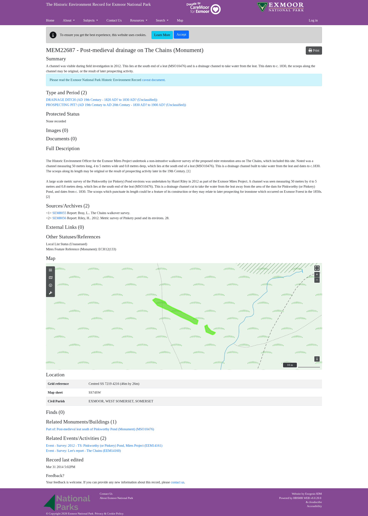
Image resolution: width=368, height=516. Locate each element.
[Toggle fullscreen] (317, 268)
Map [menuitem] (180, 20)
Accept (181, 34)
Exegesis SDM (313, 493)
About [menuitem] (67, 20)
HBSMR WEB (301, 498)
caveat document (153, 80)
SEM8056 (59, 218)
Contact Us (106, 493)
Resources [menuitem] (137, 20)
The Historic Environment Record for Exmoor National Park (98, 4)
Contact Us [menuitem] (114, 20)
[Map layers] (50, 270)
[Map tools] (50, 293)
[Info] (50, 285)
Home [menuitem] (50, 20)
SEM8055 (59, 213)
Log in (313, 20)
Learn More (162, 35)
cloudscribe (315, 502)
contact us (177, 482)
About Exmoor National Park (116, 498)
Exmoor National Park (280, 7)
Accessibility (314, 506)
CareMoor (204, 8)
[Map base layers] (50, 278)
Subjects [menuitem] (89, 20)
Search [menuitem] (161, 20)
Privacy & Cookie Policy (109, 513)
